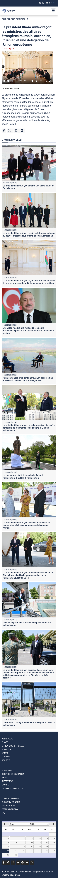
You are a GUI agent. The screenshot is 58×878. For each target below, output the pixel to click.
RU (43, 2)
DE (50, 2)
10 (16, 842)
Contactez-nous (10, 798)
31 (16, 855)
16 (8, 847)
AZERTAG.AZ (7, 739)
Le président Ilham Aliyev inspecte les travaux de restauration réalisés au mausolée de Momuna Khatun (26, 525)
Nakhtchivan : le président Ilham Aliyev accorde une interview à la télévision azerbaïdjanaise (28, 379)
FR (53, 2)
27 (39, 851)
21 (47, 847)
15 (54, 842)
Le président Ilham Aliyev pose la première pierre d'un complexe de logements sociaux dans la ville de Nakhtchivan (29, 428)
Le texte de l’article (10, 88)
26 (32, 851)
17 (16, 847)
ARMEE (5, 753)
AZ (40, 2)
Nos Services (9, 805)
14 (47, 842)
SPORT (5, 777)
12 (32, 842)
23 (8, 851)
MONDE (5, 785)
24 (16, 851)
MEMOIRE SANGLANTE (12, 788)
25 (24, 851)
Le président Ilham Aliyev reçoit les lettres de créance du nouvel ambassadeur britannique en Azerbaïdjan (29, 234)
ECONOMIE (7, 770)
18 (24, 847)
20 (39, 847)
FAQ (3, 813)
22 (54, 847)
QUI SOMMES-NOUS (11, 802)
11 (24, 842)
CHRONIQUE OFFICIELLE (15, 19)
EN (47, 2)
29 (54, 851)
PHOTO (5, 742)
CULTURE (6, 756)
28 (47, 851)
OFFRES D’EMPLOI (10, 809)
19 (32, 847)
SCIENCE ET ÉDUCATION (13, 774)
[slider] (12, 81)
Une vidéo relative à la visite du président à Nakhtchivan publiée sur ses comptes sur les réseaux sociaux (28, 330)
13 (39, 842)
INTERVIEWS (7, 781)
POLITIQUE (6, 749)
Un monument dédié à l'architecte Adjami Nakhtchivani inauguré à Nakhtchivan (23, 476)
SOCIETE (6, 760)
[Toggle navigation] (52, 11)
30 (8, 855)
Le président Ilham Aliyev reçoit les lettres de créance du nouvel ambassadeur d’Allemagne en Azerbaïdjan (29, 281)
